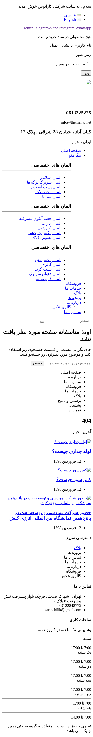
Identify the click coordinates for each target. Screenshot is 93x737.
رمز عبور (83, 54)
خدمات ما (73, 288)
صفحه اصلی (71, 150)
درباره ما (74, 302)
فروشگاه (73, 283)
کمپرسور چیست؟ (73, 479)
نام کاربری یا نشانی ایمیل (70, 45)
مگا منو (75, 155)
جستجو (37, 363)
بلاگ (77, 293)
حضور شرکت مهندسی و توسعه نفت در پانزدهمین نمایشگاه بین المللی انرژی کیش (50, 515)
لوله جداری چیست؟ (71, 451)
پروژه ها (74, 298)
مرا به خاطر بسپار (70, 64)
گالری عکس (61, 307)
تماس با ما (72, 312)
